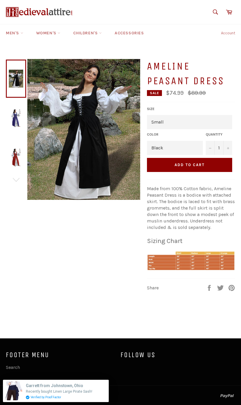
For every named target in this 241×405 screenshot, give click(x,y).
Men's (13, 33)
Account (228, 33)
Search (13, 367)
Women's (47, 33)
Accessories (129, 33)
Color (152, 134)
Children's (86, 33)
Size (151, 109)
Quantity (214, 134)
